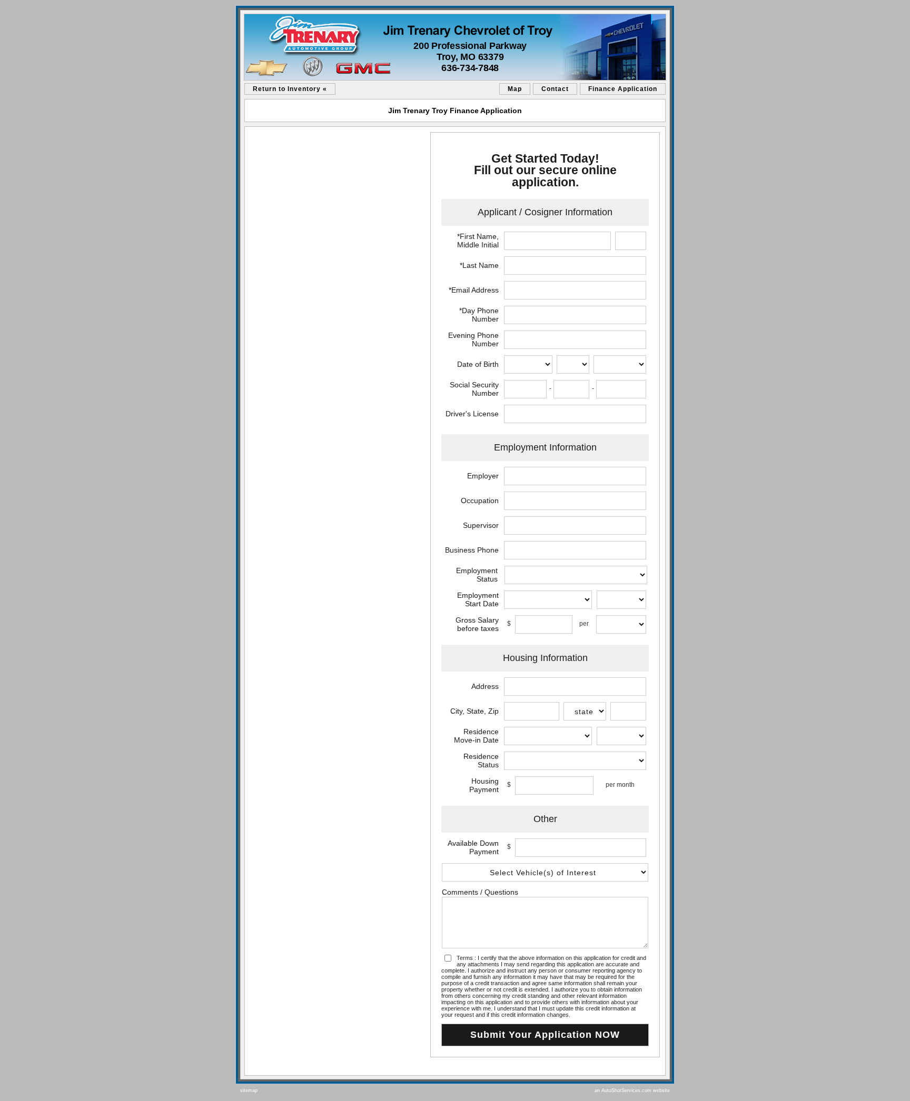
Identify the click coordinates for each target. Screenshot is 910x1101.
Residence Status (481, 760)
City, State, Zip (474, 711)
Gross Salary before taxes (477, 624)
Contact (555, 89)
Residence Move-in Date (476, 735)
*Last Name (479, 265)
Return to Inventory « (290, 89)
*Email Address (474, 290)
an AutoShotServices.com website (632, 1090)
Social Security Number (474, 389)
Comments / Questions (480, 892)
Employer (483, 476)
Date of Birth (478, 364)
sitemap (249, 1090)
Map (515, 89)
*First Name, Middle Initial (478, 240)
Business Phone (472, 550)
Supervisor (481, 525)
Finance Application (622, 89)
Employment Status (477, 574)
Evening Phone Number (473, 339)
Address (485, 686)
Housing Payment (484, 785)
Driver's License (472, 413)
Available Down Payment (473, 847)
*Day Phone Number (479, 314)
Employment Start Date (478, 599)
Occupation (480, 500)
